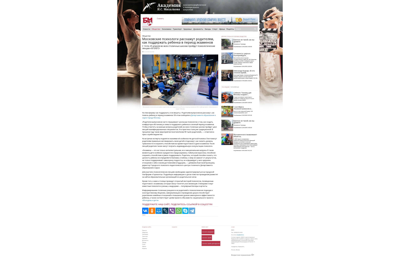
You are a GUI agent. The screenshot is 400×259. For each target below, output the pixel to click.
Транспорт (177, 29)
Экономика (166, 29)
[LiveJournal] (165, 211)
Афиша (222, 29)
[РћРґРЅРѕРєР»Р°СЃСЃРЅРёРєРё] (152, 211)
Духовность (198, 29)
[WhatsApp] (179, 211)
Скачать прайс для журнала (211, 243)
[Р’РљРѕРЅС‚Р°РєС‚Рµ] (145, 211)
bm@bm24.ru (240, 234)
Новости (146, 29)
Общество (156, 29)
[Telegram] (192, 211)
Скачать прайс (206, 238)
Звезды (208, 29)
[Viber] (172, 211)
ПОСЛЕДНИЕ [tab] (225, 87)
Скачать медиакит (208, 232)
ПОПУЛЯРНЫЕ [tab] (235, 87)
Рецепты (230, 29)
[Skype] (185, 211)
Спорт (215, 29)
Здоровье (187, 29)
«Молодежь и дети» (150, 200)
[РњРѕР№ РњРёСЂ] (159, 211)
